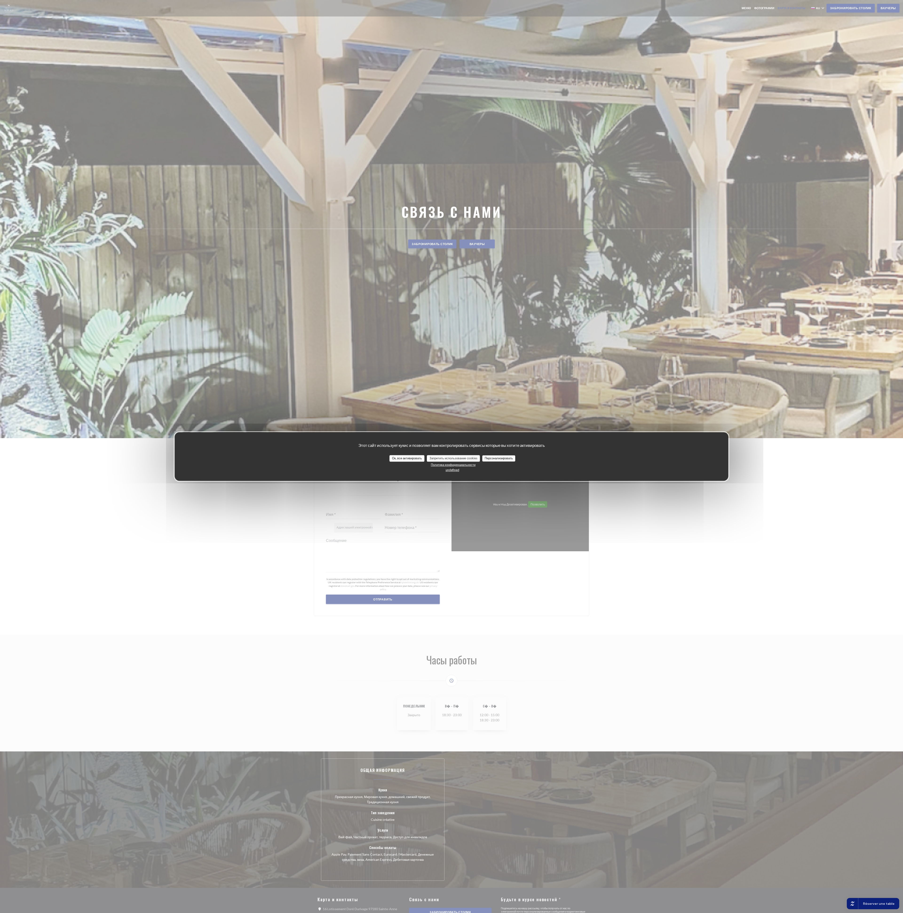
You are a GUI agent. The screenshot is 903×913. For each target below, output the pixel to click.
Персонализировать (499, 458)
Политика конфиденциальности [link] (453, 465)
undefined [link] (452, 470)
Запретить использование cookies (453, 458)
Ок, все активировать (407, 458)
